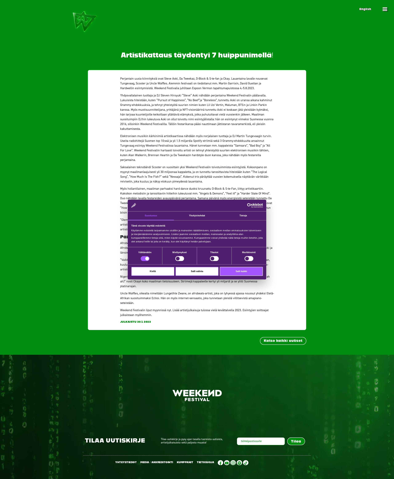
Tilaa (296, 441)
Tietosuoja (205, 462)
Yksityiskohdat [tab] (197, 215)
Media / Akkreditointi (156, 462)
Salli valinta (197, 271)
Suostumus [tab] (151, 215)
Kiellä (153, 271)
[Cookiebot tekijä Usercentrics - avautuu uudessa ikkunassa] (249, 205)
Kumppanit (185, 462)
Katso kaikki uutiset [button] (283, 341)
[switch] (179, 258)
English (365, 9)
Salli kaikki (241, 271)
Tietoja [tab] (243, 215)
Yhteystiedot (126, 462)
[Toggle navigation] (385, 9)
